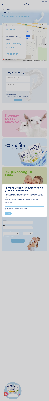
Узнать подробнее (9, 209)
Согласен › (8, 213)
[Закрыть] (44, 186)
